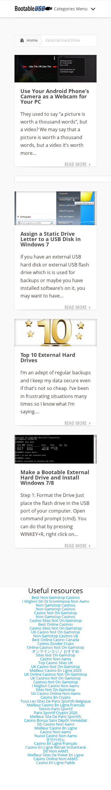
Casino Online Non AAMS (55, 758)
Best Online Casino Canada (55, 639)
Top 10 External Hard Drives (47, 357)
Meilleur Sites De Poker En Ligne (55, 755)
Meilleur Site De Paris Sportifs (55, 716)
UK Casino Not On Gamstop (55, 632)
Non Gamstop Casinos (55, 605)
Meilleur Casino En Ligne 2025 (55, 670)
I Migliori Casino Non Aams (55, 685)
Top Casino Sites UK (55, 662)
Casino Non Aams (55, 658)
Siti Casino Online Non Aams (56, 693)
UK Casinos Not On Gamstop (55, 678)
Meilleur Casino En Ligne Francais (56, 705)
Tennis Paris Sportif (56, 708)
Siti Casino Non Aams (55, 724)
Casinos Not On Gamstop (55, 682)
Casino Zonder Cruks (55, 643)
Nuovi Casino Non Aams (55, 735)
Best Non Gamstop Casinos (56, 597)
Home (32, 40)
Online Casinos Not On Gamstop (55, 647)
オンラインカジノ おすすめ (55, 651)
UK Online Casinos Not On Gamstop (55, 674)
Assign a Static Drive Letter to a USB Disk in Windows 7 (50, 239)
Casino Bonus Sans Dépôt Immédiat (55, 720)
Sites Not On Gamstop (55, 655)
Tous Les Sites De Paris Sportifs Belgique (55, 701)
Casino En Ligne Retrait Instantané (55, 747)
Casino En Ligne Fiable (55, 762)
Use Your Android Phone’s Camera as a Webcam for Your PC (54, 96)
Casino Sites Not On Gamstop (56, 620)
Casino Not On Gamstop (55, 612)
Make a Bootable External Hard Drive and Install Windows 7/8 (54, 477)
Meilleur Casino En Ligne (55, 728)
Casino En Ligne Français (55, 743)
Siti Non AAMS (55, 751)
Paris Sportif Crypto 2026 (55, 712)
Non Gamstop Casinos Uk (55, 635)
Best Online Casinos (55, 624)
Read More (76, 164)
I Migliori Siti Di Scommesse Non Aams (55, 601)
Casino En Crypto (56, 697)
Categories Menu (71, 9)
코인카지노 (55, 739)
